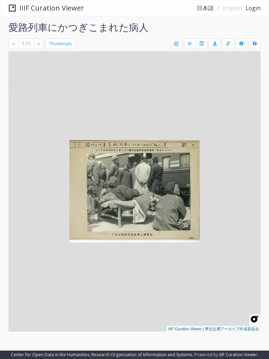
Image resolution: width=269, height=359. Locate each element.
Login (253, 8)
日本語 (205, 8)
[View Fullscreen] (18, 86)
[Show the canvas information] (228, 44)
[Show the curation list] (201, 44)
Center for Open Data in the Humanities (50, 355)
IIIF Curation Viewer (51, 8)
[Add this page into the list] (190, 44)
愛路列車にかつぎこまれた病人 (78, 27)
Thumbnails (60, 44)
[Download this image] (215, 44)
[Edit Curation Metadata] (176, 44)
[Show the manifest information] (241, 44)
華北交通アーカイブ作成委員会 (232, 328)
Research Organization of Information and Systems (141, 355)
